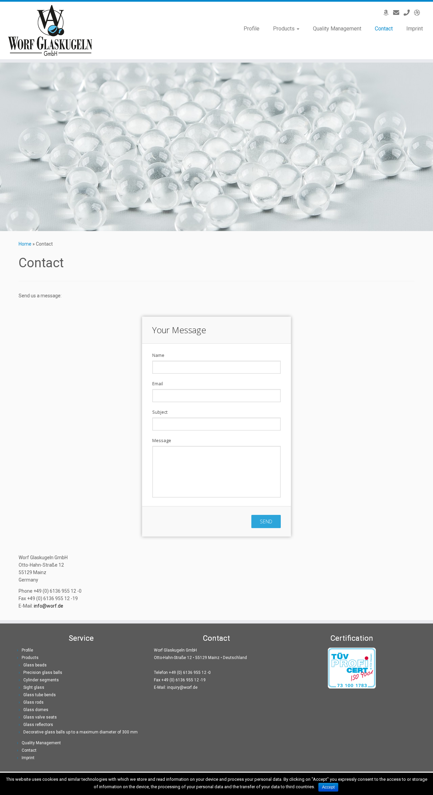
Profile (251, 28)
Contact (384, 28)
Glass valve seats (40, 717)
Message (161, 440)
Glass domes (35, 709)
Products (284, 28)
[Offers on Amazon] (388, 12)
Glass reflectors (38, 724)
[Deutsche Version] (419, 12)
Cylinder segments (41, 680)
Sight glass (33, 687)
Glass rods (33, 702)
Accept (328, 787)
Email (157, 384)
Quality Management (337, 28)
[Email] (398, 12)
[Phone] (409, 12)
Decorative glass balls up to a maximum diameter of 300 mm (80, 732)
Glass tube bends (39, 694)
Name (158, 355)
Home (25, 244)
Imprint (414, 28)
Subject (159, 412)
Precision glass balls (42, 672)
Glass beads (35, 665)
